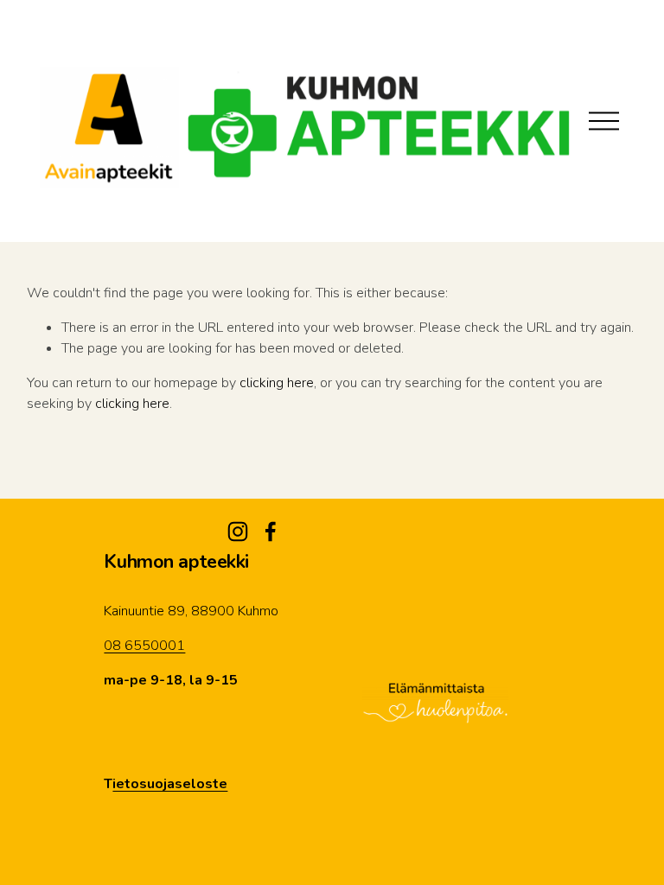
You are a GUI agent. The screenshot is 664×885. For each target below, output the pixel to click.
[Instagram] (237, 531)
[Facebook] (270, 531)
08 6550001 (144, 645)
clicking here (276, 382)
